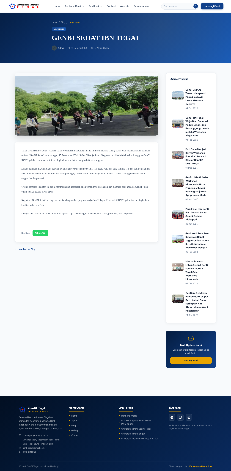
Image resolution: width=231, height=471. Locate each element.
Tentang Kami (73, 6)
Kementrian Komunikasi (200, 466)
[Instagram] (180, 417)
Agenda (124, 6)
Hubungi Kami (212, 6)
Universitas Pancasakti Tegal (135, 428)
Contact (111, 6)
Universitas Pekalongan (132, 433)
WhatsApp (40, 233)
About (73, 420)
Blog (63, 22)
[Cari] (195, 6)
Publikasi (94, 6)
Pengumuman (142, 6)
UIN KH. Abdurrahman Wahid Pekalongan (135, 422)
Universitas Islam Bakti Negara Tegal (139, 438)
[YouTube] (189, 417)
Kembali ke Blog (27, 249)
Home (57, 6)
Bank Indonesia (128, 415)
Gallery (73, 430)
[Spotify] (172, 417)
